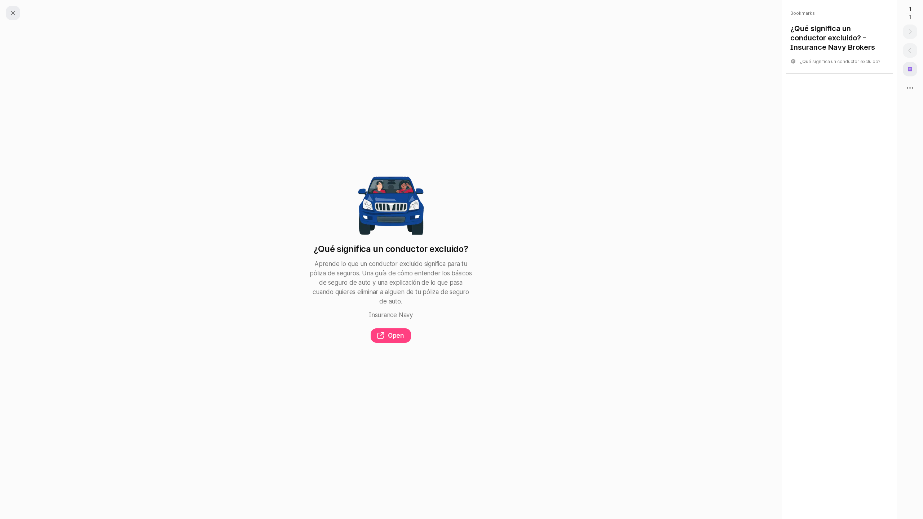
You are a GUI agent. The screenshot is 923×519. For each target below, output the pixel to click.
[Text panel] (910, 69)
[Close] (13, 13)
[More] (910, 88)
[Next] (910, 32)
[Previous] (910, 50)
